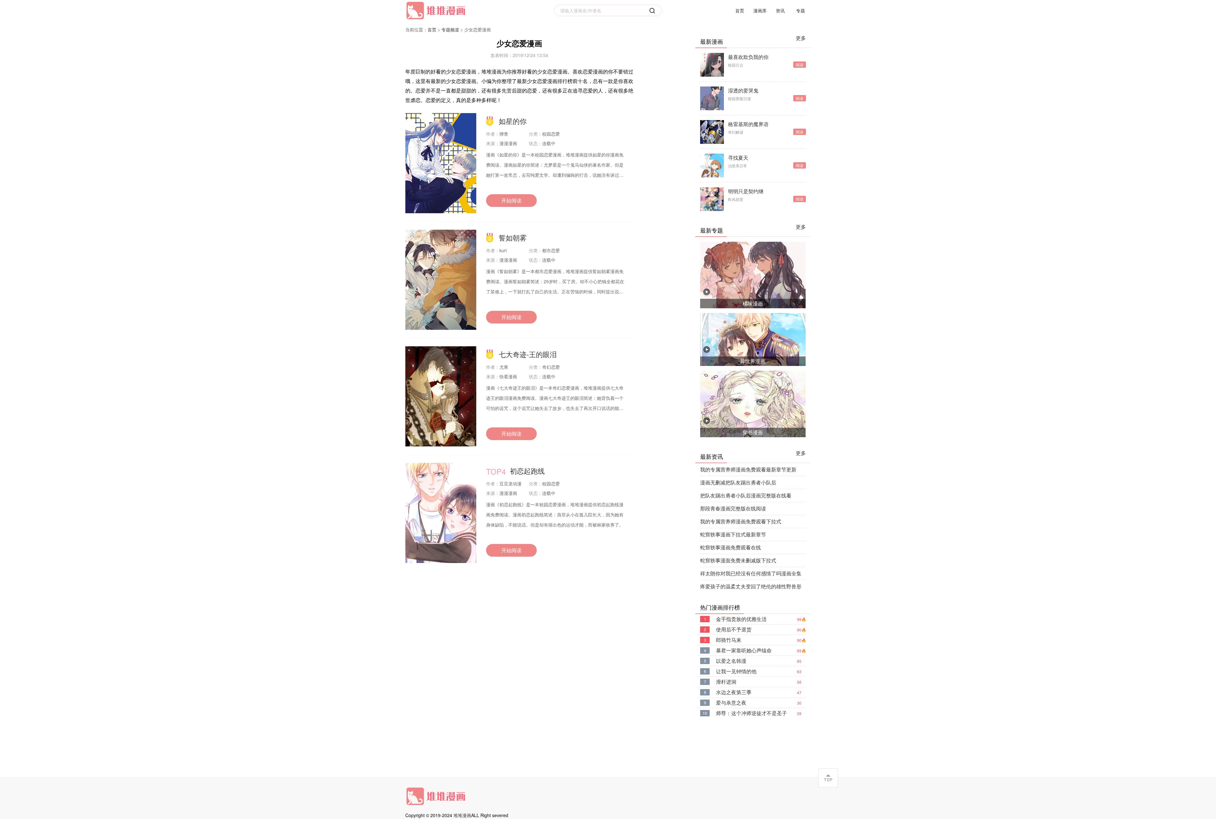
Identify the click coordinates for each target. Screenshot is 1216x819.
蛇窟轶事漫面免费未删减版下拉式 (738, 560)
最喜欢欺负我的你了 (748, 57)
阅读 (799, 64)
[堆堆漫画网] (437, 10)
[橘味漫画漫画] (753, 274)
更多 (801, 38)
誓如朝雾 (513, 237)
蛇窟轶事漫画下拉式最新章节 (733, 534)
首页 (739, 10)
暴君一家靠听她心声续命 (744, 650)
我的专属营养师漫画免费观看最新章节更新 (748, 469)
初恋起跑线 (527, 471)
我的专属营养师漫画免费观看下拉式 (740, 521)
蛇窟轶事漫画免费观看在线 (730, 547)
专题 (800, 10)
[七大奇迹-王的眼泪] (440, 396)
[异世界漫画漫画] (753, 338)
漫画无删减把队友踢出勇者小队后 (738, 482)
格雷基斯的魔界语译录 (748, 124)
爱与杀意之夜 (731, 703)
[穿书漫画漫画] (753, 403)
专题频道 (450, 29)
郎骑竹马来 (728, 640)
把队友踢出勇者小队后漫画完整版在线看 (745, 495)
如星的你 (513, 121)
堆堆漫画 (462, 815)
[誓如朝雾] (440, 280)
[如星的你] (440, 163)
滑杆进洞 (726, 682)
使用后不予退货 (733, 629)
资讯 (780, 10)
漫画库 (760, 10)
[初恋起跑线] (440, 513)
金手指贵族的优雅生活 (741, 619)
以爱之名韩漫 (731, 661)
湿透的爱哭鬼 (743, 90)
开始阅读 (511, 200)
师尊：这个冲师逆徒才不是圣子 (751, 713)
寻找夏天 (738, 157)
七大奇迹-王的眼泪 (528, 354)
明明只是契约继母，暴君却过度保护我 (748, 191)
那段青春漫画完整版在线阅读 (733, 508)
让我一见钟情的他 (736, 671)
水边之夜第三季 (733, 692)
